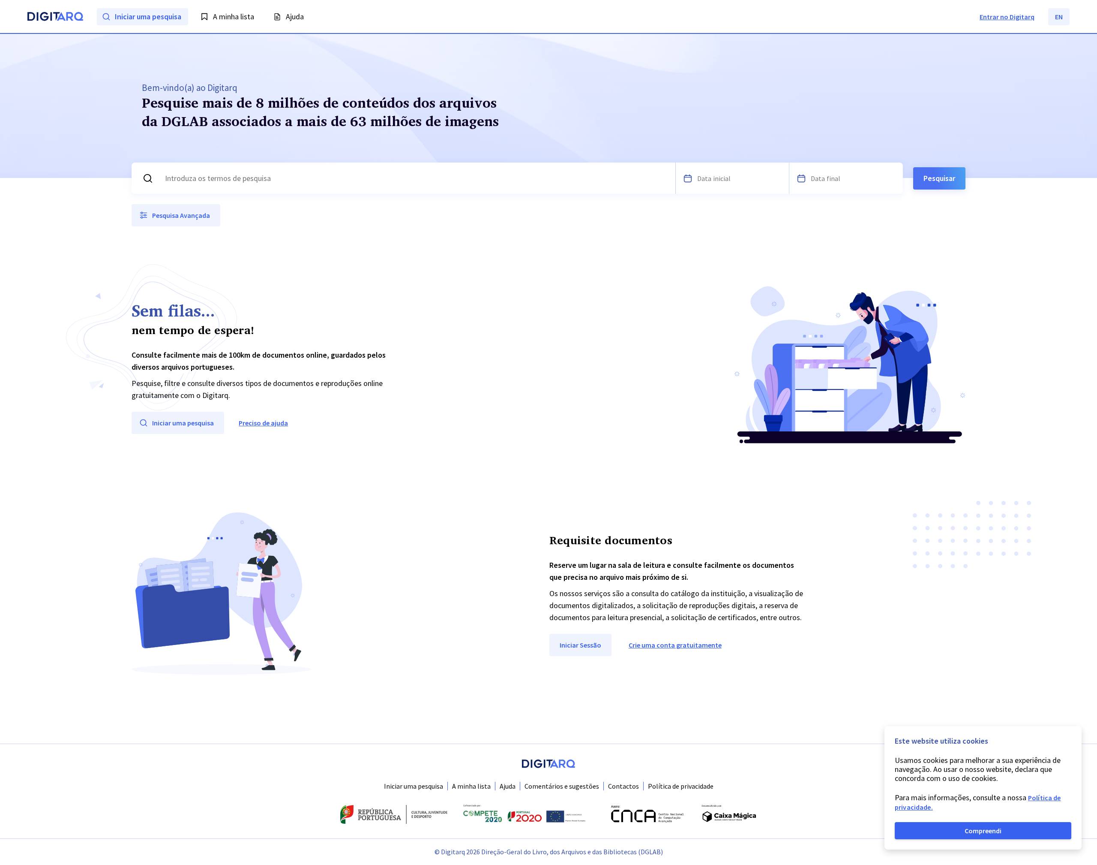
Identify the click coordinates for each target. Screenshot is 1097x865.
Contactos (623, 786)
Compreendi (983, 830)
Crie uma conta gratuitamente (675, 645)
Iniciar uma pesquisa (413, 786)
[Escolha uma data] (687, 178)
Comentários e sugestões (562, 786)
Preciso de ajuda (263, 423)
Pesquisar (939, 178)
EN (1059, 16)
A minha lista (471, 786)
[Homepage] (55, 17)
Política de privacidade (680, 786)
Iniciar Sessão (580, 645)
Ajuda (508, 786)
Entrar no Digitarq (1007, 16)
